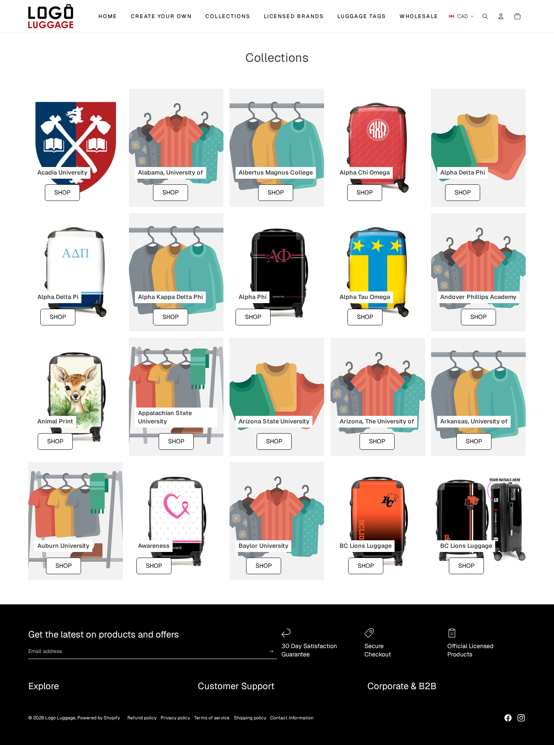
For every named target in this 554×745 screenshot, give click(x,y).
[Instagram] (521, 717)
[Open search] (485, 16)
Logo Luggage (60, 718)
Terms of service (212, 718)
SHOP (62, 192)
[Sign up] (271, 651)
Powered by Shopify (98, 718)
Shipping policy (250, 718)
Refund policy (141, 718)
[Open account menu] (501, 16)
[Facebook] (508, 717)
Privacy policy (175, 718)
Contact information (292, 718)
